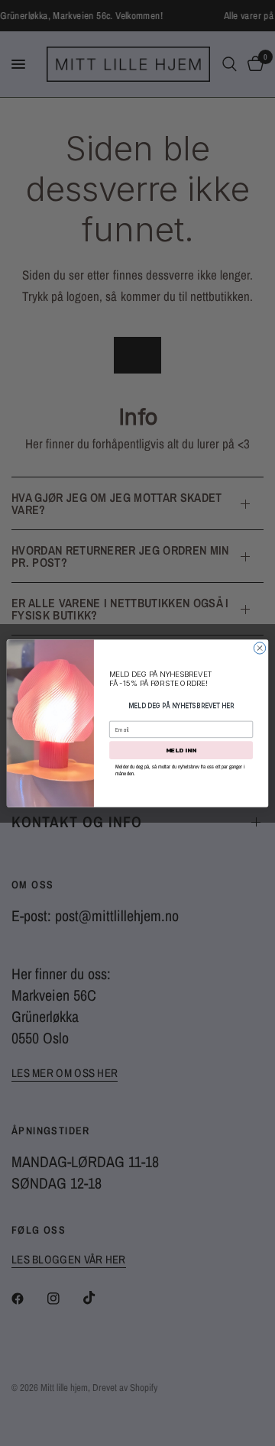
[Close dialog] (259, 647)
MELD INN (181, 750)
